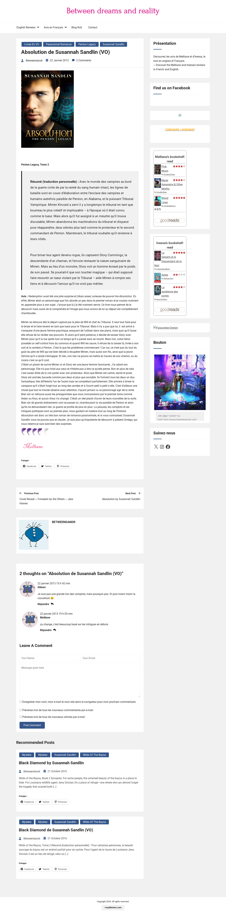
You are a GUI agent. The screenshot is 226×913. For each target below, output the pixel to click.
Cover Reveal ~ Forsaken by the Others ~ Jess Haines (46, 501)
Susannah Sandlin (113, 44)
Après (164, 275)
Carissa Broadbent (163, 269)
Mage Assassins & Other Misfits (172, 184)
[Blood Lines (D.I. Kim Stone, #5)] (157, 205)
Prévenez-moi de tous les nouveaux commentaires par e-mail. (58, 710)
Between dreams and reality (113, 10)
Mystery (42, 754)
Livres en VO (31, 44)
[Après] (157, 282)
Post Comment (32, 725)
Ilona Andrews (162, 299)
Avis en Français (53, 27)
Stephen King (168, 278)
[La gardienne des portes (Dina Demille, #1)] (157, 294)
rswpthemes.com (113, 907)
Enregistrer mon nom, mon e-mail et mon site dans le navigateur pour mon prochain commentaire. (79, 701)
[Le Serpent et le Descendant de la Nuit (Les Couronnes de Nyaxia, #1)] (157, 259)
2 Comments (83, 60)
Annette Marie (162, 192)
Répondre (43, 604)
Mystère (26, 754)
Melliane (45, 617)
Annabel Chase (169, 174)
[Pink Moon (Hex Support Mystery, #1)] (157, 173)
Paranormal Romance (58, 44)
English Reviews (26, 27)
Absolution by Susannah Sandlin (121, 499)
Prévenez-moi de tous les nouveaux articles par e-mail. (53, 717)
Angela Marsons (170, 206)
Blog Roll (76, 27)
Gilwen (42, 587)
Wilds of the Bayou (94, 754)
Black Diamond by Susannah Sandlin (51, 763)
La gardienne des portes (169, 291)
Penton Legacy (87, 44)
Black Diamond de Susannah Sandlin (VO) (56, 830)
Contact (92, 27)
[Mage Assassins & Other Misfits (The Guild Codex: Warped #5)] (157, 187)
